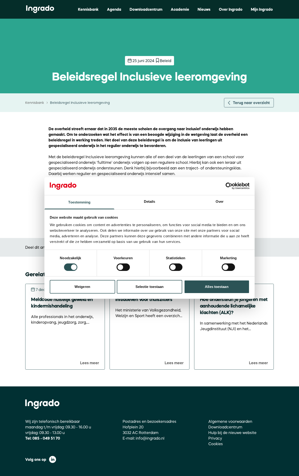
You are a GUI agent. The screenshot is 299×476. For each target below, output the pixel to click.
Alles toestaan (216, 287)
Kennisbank (88, 9)
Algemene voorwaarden (230, 421)
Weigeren (82, 287)
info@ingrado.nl (150, 438)
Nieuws (204, 9)
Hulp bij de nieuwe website (232, 432)
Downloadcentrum (146, 9)
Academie (180, 9)
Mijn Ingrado (262, 9)
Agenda (114, 9)
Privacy (215, 438)
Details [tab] (149, 201)
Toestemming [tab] (79, 202)
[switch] (123, 267)
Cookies (215, 444)
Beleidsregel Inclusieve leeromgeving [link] (80, 102)
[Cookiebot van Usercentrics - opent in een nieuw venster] (229, 185)
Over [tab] (220, 201)
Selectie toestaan (149, 287)
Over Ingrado (230, 9)
